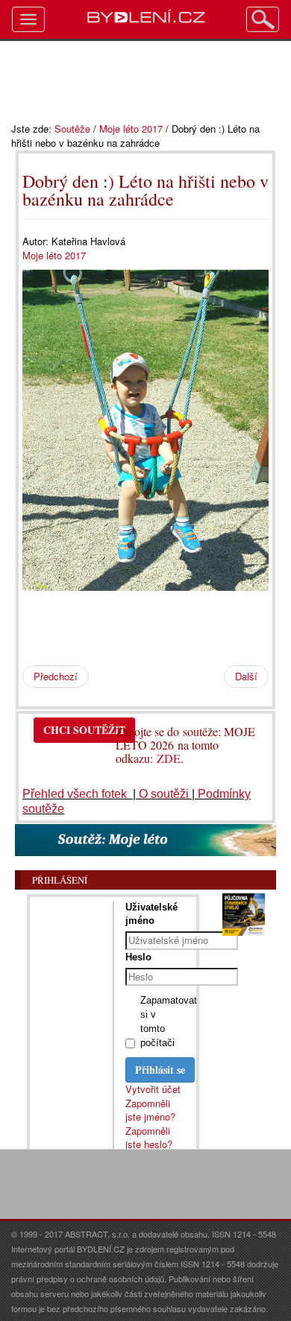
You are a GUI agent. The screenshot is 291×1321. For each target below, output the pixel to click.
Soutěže (72, 128)
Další (246, 676)
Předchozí (56, 676)
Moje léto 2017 (131, 128)
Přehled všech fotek (76, 794)
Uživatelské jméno (151, 914)
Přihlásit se (160, 1069)
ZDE (169, 758)
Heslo (138, 957)
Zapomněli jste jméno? (150, 1110)
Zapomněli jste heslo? (148, 1138)
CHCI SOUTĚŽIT (84, 730)
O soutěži (164, 794)
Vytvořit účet (153, 1089)
